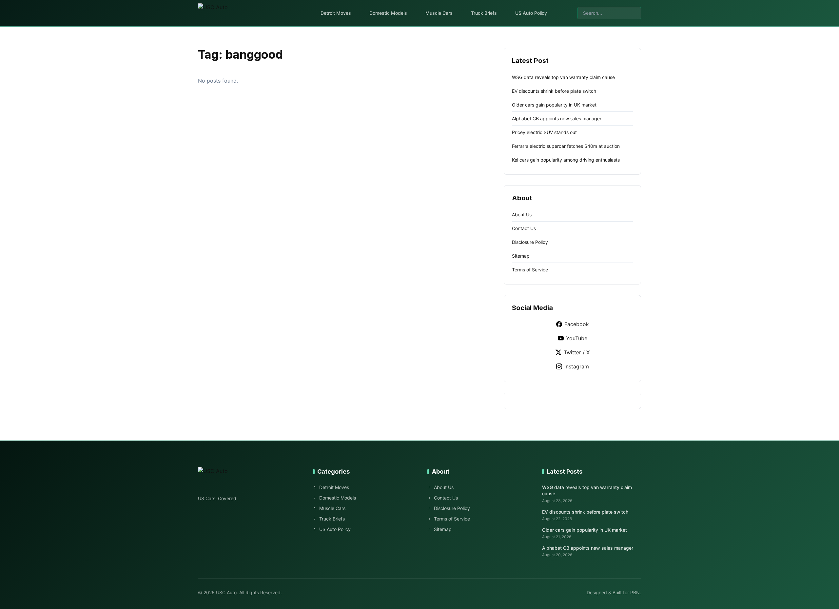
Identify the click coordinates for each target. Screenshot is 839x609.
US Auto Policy (531, 13)
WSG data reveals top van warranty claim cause (563, 77)
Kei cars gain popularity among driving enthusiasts (566, 160)
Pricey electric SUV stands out (544, 132)
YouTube (576, 338)
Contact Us (524, 228)
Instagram (576, 366)
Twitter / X (577, 352)
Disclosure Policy (530, 242)
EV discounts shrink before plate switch (554, 91)
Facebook (576, 324)
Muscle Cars (439, 13)
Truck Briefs (484, 13)
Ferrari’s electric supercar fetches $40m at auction (566, 146)
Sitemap (521, 256)
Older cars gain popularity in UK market (554, 105)
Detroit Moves (336, 13)
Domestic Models (388, 13)
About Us (522, 214)
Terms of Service (530, 269)
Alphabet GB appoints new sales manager (556, 118)
